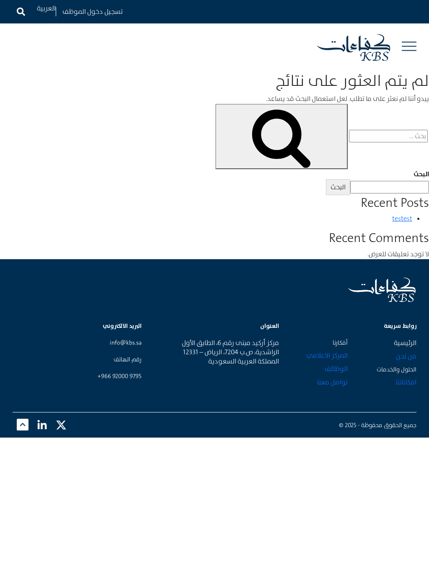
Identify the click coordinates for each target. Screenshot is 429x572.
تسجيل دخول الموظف (92, 11)
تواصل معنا (332, 382)
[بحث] (281, 136)
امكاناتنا (406, 382)
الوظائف (336, 368)
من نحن (406, 356)
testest (402, 218)
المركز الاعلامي (327, 355)
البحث (421, 174)
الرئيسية (405, 342)
